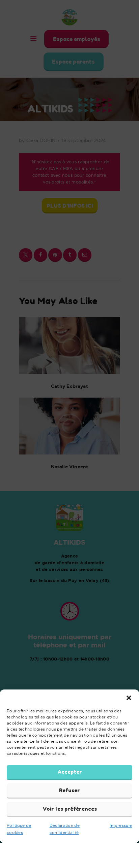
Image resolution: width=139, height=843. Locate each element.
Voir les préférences (70, 809)
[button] (129, 698)
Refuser (69, 790)
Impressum (121, 825)
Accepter (69, 772)
